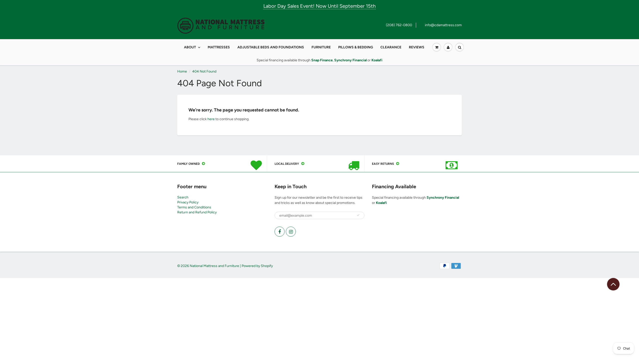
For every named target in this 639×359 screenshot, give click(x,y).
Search (182, 197)
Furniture (321, 47)
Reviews (416, 47)
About (190, 47)
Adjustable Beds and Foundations (270, 47)
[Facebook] (280, 232)
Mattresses (219, 47)
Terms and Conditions (194, 207)
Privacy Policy (187, 202)
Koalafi (381, 203)
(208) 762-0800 (399, 25)
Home (182, 71)
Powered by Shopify (257, 266)
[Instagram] (291, 232)
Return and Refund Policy (197, 212)
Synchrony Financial (443, 197)
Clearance (390, 47)
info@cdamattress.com (443, 25)
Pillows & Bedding (355, 47)
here (211, 119)
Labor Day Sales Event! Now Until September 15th (319, 6)
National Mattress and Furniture (214, 266)
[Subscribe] (358, 215)
